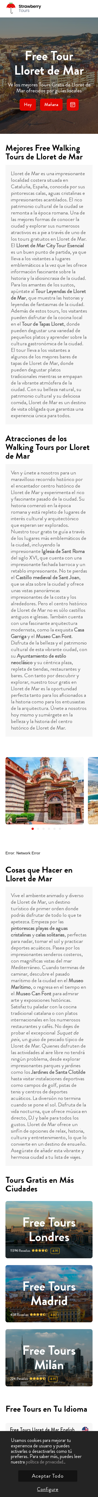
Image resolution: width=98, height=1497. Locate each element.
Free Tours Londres (49, 1229)
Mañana (51, 104)
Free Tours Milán (49, 1357)
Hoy (28, 104)
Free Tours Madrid (49, 1293)
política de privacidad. (45, 1461)
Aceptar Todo (48, 1476)
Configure (47, 1489)
